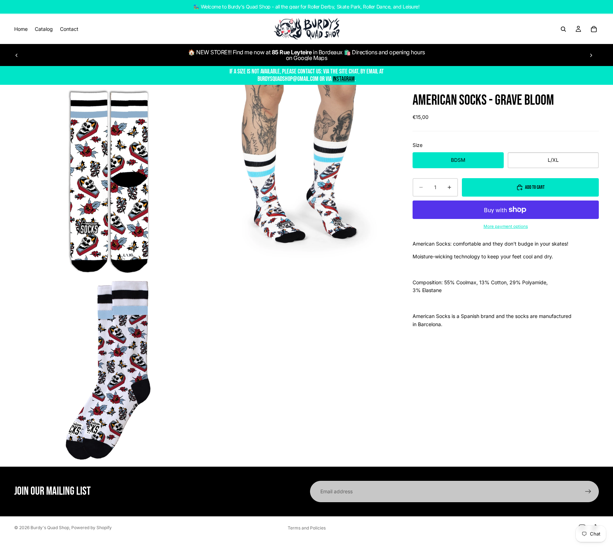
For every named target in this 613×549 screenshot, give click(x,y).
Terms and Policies (307, 528)
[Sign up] (588, 491)
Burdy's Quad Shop (50, 527)
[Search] (563, 29)
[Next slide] (591, 55)
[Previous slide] (16, 55)
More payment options (506, 226)
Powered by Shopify (91, 527)
